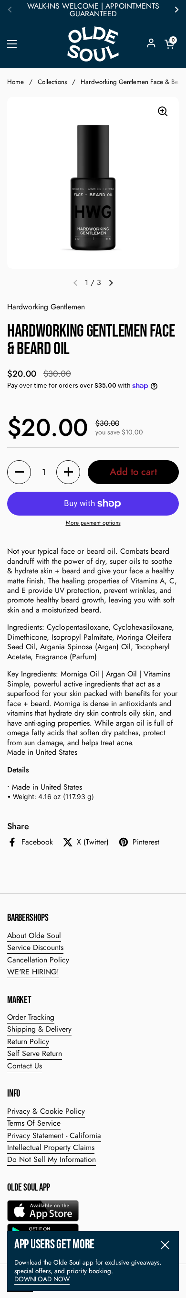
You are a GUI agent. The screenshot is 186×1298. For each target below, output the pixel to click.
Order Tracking (30, 1017)
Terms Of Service (34, 1123)
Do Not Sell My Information (51, 1159)
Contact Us (24, 1065)
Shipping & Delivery (39, 1029)
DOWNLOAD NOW (42, 1279)
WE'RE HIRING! (33, 971)
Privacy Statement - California (54, 1135)
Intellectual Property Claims (50, 1147)
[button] (169, 43)
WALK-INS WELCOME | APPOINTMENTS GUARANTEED (93, 10)
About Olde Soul (34, 935)
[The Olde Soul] (93, 44)
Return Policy (28, 1041)
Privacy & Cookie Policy (46, 1111)
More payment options (93, 523)
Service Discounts (35, 947)
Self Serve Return (34, 1053)
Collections (52, 81)
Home (15, 81)
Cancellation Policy (38, 959)
